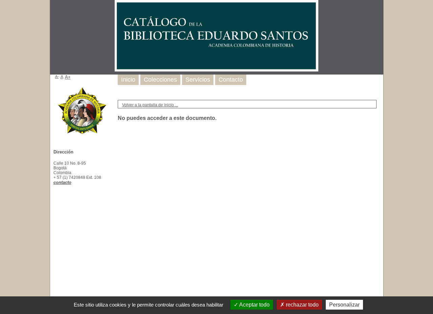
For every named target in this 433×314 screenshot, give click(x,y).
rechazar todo (301, 305)
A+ (68, 77)
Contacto (231, 79)
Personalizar (344, 305)
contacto (62, 182)
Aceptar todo (254, 305)
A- (57, 77)
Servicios (197, 79)
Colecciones (160, 79)
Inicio (128, 79)
